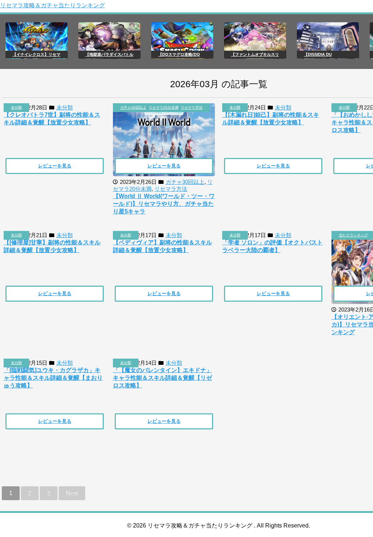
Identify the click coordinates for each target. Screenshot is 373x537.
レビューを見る (54, 166)
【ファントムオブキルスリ (255, 54)
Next (72, 493)
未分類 (16, 107)
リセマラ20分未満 (163, 107)
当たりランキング (353, 235)
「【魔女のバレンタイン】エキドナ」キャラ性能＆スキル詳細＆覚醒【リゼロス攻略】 (162, 378)
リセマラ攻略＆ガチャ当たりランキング (52, 5)
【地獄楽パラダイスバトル (109, 54)
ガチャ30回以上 (133, 107)
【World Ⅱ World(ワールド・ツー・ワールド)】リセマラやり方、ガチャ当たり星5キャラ (164, 204)
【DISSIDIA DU (318, 54)
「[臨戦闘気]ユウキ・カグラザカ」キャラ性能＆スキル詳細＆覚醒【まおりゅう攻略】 (53, 378)
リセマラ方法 (192, 107)
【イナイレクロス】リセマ (36, 54)
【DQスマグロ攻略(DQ (179, 54)
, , (161, 107)
